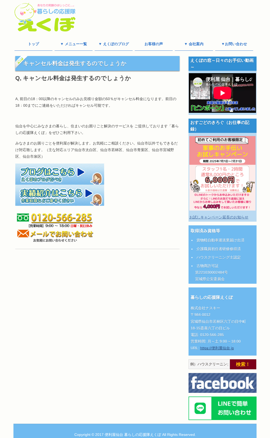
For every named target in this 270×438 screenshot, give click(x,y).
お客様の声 (153, 44)
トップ (33, 44)
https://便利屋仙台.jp (217, 348)
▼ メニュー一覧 (73, 44)
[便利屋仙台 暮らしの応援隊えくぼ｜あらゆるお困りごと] (45, 29)
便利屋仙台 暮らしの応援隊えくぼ (133, 434)
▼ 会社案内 (194, 44)
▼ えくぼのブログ (113, 44)
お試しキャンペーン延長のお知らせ (218, 217)
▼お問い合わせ (234, 44)
